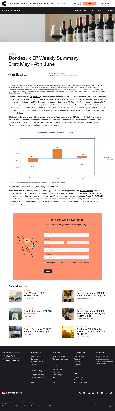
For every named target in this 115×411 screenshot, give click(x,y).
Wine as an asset (58, 356)
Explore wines (79, 356)
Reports (110, 10)
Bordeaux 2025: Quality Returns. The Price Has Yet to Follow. (91, 331)
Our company (57, 369)
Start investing (36, 371)
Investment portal (37, 380)
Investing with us (37, 356)
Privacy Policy (79, 377)
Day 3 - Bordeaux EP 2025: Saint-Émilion (38, 312)
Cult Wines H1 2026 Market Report (34, 294)
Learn (53, 3)
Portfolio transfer (37, 377)
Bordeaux (56, 75)
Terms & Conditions (81, 380)
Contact (55, 382)
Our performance (37, 375)
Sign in (33, 382)
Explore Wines (80, 10)
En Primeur (63, 75)
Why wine (24, 3)
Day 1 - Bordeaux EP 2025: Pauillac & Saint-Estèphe (38, 330)
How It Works (14, 3)
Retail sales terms (81, 382)
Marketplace (104, 3)
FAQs (54, 377)
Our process (35, 359)
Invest (89, 3)
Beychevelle (35, 97)
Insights (91, 10)
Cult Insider (78, 367)
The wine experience (60, 359)
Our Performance (36, 3)
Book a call (61, 3)
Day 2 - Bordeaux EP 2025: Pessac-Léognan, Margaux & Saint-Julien (91, 313)
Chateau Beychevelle (17, 117)
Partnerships (57, 375)
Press (54, 380)
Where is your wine (38, 362)
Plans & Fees (35, 364)
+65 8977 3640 (8, 356)
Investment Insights (72, 75)
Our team (56, 372)
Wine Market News (60, 73)
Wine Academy (79, 352)
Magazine (100, 10)
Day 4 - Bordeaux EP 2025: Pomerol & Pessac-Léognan (91, 294)
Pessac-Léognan (86, 191)
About (46, 3)
